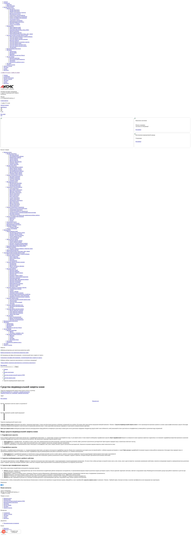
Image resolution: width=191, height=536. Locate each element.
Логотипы (9, 50)
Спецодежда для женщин (16, 20)
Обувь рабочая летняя (15, 27)
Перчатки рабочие (14, 40)
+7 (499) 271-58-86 (15, 72)
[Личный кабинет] (1, 109)
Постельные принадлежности (17, 59)
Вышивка (12, 54)
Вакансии (9, 4)
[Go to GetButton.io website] (3, 534)
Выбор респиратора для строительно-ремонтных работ (15, 352)
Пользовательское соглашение (11, 523)
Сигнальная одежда (15, 19)
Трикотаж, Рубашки (15, 23)
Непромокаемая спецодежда (17, 22)
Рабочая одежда (11, 8)
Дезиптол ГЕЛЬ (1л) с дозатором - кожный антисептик (15, 393)
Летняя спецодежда (14, 9)
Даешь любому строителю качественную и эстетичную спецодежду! (18, 362)
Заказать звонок (5, 105)
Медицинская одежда (15, 14)
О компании (7, 3)
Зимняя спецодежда (15, 11)
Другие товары (10, 56)
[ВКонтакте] (1, 485)
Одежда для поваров (15, 24)
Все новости (4, 365)
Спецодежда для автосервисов (17, 15)
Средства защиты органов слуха (18, 44)
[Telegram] (3, 485)
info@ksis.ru (4, 107)
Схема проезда (4, 100)
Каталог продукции (9, 7)
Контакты (6, 70)
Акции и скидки (11, 64)
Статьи (5, 68)
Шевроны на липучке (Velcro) (17, 55)
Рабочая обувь (10, 26)
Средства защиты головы (16, 38)
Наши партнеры (11, 5)
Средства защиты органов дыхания (19, 39)
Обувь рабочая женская (15, 32)
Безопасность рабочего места (17, 62)
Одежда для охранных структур (18, 12)
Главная (6, 1)
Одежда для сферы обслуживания (18, 18)
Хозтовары (12, 60)
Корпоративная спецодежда (14, 48)
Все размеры (4, 398)
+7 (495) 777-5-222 (5, 72)
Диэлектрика (13, 47)
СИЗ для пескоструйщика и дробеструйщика (21, 36)
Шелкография (13, 52)
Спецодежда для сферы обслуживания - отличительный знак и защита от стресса (21, 357)
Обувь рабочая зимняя (15, 28)
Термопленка (13, 51)
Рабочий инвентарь (14, 58)
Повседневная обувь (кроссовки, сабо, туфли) (21, 34)
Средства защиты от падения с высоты (19, 42)
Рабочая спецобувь (14, 31)
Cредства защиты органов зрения (18, 46)
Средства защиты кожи (15, 43)
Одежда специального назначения (18, 16)
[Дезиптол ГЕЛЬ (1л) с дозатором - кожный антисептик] (15, 391)
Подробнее (138, 129)
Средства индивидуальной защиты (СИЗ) (17, 35)
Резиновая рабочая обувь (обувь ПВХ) (19, 30)
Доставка (9, 63)
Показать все (95, 401)
